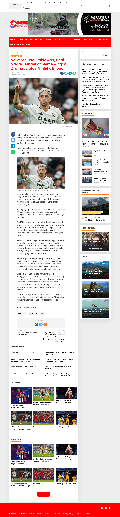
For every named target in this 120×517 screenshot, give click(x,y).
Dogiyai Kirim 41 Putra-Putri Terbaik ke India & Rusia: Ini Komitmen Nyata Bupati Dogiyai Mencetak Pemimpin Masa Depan (54, 335)
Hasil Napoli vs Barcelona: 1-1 (22, 352)
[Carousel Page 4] (98, 248)
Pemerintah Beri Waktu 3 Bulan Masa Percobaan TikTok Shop (59, 360)
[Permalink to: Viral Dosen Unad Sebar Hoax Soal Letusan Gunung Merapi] (95, 206)
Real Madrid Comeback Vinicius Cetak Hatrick (42, 404)
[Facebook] (36, 324)
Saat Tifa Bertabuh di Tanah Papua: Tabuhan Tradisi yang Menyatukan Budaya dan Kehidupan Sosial (95, 71)
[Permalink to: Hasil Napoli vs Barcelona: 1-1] (66, 418)
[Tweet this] (66, 73)
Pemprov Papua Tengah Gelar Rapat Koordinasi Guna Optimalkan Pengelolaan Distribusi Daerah (101, 179)
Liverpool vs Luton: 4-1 (41, 427)
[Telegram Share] (70, 73)
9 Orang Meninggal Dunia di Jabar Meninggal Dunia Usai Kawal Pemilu (95, 240)
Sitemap (87, 514)
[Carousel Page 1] (90, 248)
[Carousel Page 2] (93, 248)
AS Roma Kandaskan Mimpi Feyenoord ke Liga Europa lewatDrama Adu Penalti (20, 428)
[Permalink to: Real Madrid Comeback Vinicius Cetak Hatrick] (43, 394)
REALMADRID (17, 56)
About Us (31, 514)
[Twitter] (41, 324)
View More (43, 494)
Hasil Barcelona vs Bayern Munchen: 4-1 (27, 332)
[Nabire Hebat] (18, 24)
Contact (78, 514)
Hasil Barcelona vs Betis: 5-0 (22, 374)
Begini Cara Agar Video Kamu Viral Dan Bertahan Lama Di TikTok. (26, 360)
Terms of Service (43, 514)
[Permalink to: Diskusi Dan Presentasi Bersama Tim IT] (87, 171)
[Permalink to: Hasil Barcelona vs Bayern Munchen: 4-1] (21, 395)
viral (41, 314)
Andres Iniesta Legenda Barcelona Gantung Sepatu (65, 401)
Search (84, 52)
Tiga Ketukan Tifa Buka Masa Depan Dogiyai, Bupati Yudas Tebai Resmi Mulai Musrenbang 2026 (95, 79)
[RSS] (45, 324)
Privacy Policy (68, 514)
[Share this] (62, 73)
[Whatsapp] (74, 73)
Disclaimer (56, 514)
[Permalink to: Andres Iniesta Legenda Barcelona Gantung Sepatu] (66, 393)
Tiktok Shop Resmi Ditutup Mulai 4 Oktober (58, 368)
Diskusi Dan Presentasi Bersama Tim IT (101, 170)
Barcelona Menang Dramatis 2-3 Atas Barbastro (59, 353)
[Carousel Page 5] (101, 248)
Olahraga (14, 74)
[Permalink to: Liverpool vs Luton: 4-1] (43, 418)
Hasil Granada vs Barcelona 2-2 (23, 367)
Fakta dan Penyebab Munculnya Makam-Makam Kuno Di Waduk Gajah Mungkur (59, 375)
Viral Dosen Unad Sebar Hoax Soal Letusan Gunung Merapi (96, 219)
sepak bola (33, 314)
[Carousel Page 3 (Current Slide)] (95, 248)
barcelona (22, 314)
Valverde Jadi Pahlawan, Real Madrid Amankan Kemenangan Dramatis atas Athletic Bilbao (95, 98)
